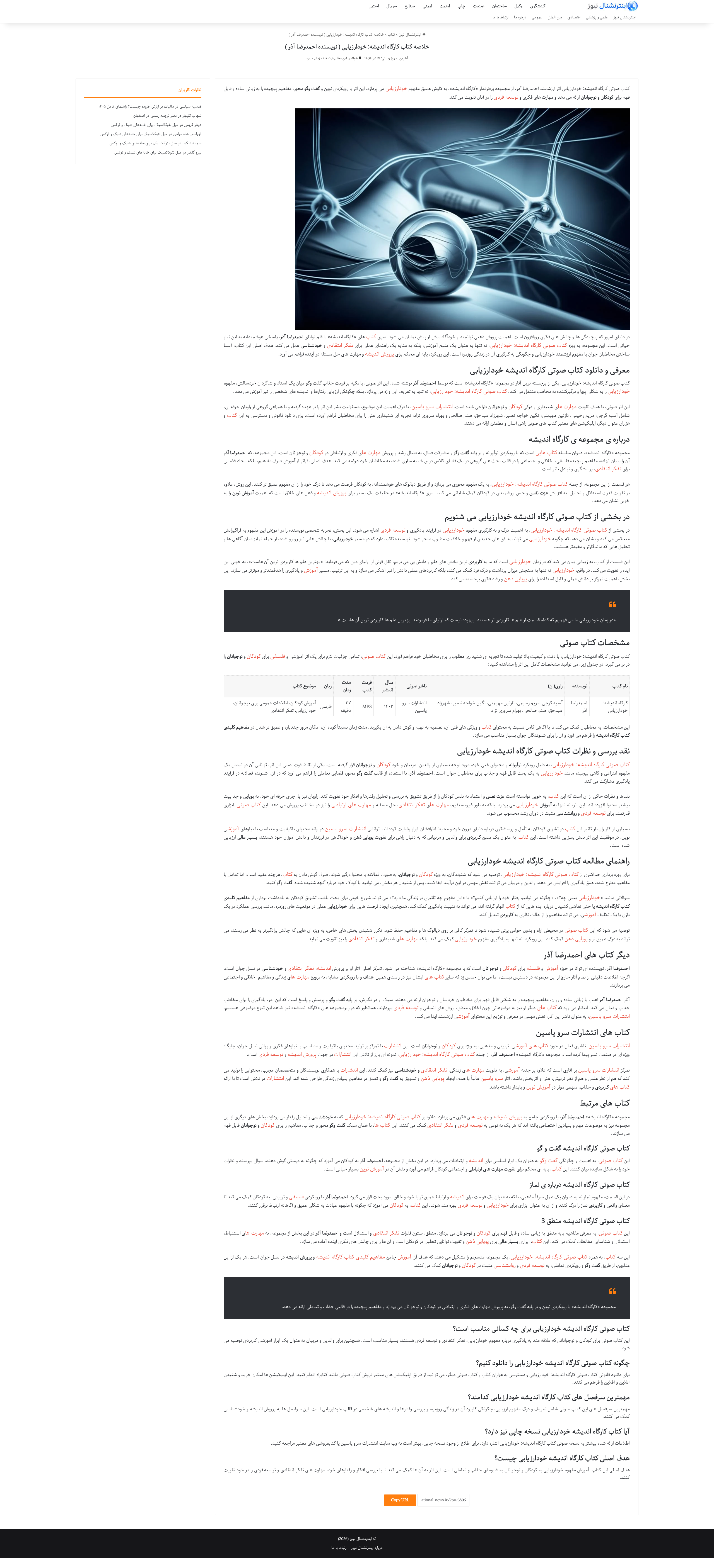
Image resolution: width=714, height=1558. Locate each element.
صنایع (410, 6)
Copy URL (400, 1500)
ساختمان (499, 6)
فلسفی (277, 656)
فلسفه (533, 968)
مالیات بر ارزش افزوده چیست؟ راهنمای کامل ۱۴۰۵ (136, 106)
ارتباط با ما (500, 17)
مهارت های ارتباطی (351, 804)
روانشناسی (505, 1265)
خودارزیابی (396, 88)
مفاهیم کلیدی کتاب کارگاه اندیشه (350, 1257)
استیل (374, 6)
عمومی (537, 17)
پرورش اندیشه (379, 354)
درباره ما (520, 17)
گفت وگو (549, 1160)
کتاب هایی (546, 452)
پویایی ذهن (515, 578)
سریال (392, 6)
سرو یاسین (492, 1078)
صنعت (478, 6)
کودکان (515, 406)
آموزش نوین (538, 1087)
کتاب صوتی (374, 656)
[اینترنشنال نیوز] (612, 6)
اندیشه (324, 968)
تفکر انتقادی (340, 345)
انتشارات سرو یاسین (432, 406)
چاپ (461, 6)
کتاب (391, 34)
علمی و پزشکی (597, 17)
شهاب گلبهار (191, 116)
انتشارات (392, 1045)
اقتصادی (574, 17)
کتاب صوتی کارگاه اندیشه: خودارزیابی (528, 345)
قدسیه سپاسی (190, 106)
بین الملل (555, 17)
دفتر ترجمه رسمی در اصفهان (155, 116)
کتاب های (434, 977)
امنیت (445, 6)
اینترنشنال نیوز (624, 17)
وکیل (518, 6)
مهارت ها (567, 406)
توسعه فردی (506, 97)
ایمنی (427, 6)
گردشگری (537, 6)
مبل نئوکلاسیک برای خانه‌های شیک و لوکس (144, 125)
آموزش (311, 570)
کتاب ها (382, 1125)
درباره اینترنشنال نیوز (367, 1548)
